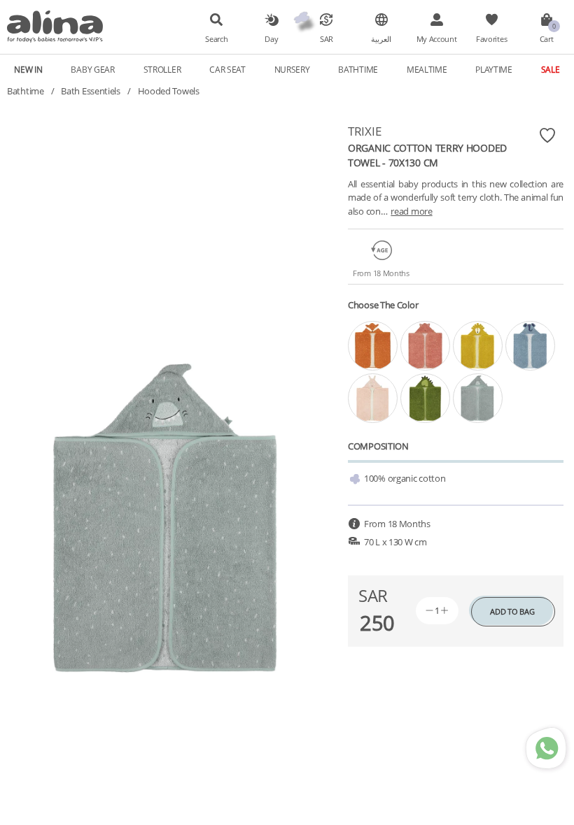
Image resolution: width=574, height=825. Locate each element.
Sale (550, 69)
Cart (547, 39)
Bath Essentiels (90, 91)
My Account (436, 39)
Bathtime (25, 91)
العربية (381, 39)
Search (216, 39)
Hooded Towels (169, 91)
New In (28, 69)
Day (271, 39)
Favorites (491, 39)
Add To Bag (512, 611)
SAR (326, 39)
